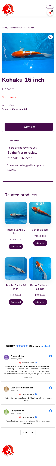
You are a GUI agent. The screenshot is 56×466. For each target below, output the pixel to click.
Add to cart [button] (16, 246)
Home (4, 28)
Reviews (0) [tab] (29, 127)
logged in (27, 165)
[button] (50, 37)
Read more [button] (28, 378)
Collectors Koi (14, 28)
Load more (28, 432)
